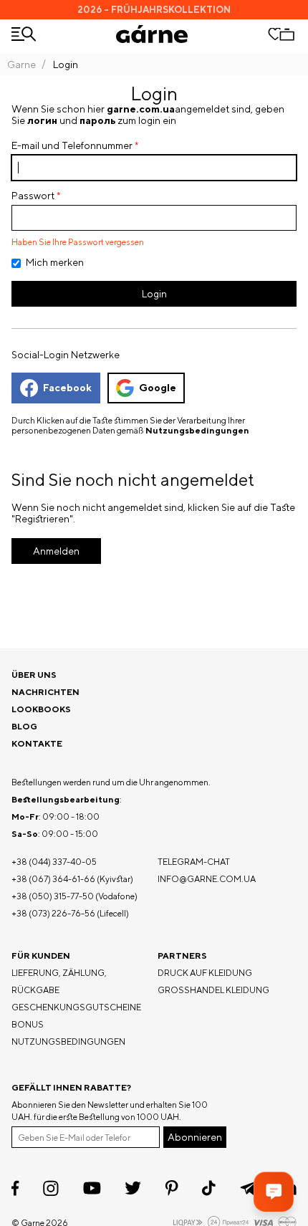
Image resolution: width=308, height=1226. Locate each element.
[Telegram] (248, 1188)
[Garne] (152, 34)
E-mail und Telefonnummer (72, 145)
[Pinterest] (171, 1188)
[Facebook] (15, 1188)
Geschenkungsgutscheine (76, 1007)
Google (157, 387)
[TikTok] (209, 1188)
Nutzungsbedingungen (197, 431)
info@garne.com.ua (207, 878)
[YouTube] (92, 1188)
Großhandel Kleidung (213, 990)
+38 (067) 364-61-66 (53, 878)
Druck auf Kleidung (205, 972)
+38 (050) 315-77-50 (52, 896)
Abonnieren (195, 1137)
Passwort (32, 195)
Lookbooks (41, 709)
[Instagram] (51, 1188)
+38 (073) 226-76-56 (53, 913)
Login (154, 294)
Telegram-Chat (194, 861)
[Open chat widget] (274, 1192)
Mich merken (55, 262)
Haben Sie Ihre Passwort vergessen (77, 242)
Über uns (34, 674)
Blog (24, 726)
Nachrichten (45, 691)
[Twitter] (133, 1188)
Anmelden (56, 551)
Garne (21, 64)
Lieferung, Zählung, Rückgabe (59, 981)
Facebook (67, 387)
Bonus (27, 1024)
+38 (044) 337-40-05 (54, 861)
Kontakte (36, 743)
